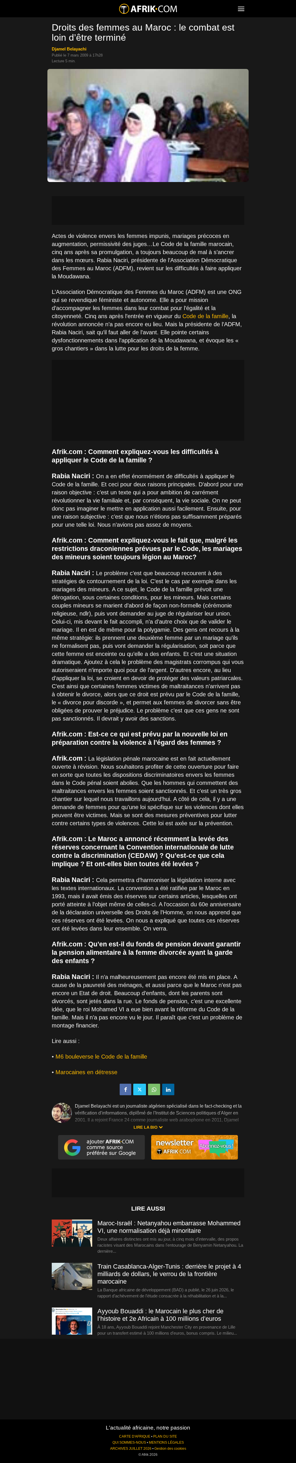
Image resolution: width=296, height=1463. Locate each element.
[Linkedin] (168, 1089)
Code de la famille (205, 316)
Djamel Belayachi (69, 48)
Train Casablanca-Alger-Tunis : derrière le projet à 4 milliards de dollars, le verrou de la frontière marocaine (169, 1274)
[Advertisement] (148, 210)
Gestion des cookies (170, 1449)
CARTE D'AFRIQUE (134, 1436)
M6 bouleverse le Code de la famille (101, 1056)
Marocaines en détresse (86, 1072)
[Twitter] (139, 1089)
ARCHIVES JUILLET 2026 (130, 1449)
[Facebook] (125, 1089)
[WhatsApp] (154, 1089)
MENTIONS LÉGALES (166, 1443)
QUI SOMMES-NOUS (129, 1443)
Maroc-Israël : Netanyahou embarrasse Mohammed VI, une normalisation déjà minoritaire (168, 1227)
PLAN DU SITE (165, 1436)
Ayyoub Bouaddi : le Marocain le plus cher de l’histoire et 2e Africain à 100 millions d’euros (160, 1315)
